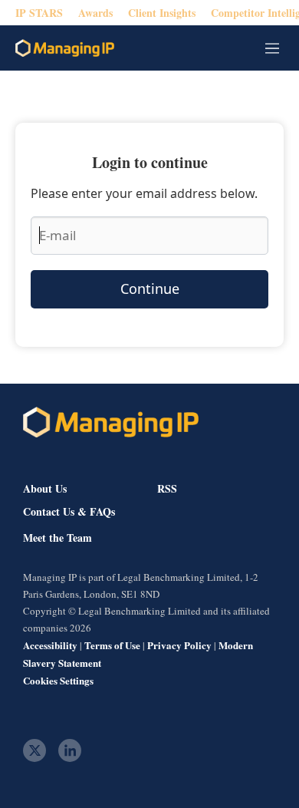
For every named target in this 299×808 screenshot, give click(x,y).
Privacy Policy (179, 645)
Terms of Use (112, 645)
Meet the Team (57, 538)
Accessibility (50, 645)
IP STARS (39, 13)
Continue (149, 288)
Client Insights (162, 13)
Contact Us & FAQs (69, 511)
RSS (167, 488)
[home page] (64, 48)
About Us (45, 488)
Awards (95, 13)
